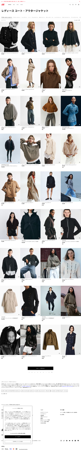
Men (14, 4)
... (46, 372)
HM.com (3, 404)
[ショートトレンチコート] (50, 186)
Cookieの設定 (43, 423)
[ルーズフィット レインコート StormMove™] (10, 301)
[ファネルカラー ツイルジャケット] (30, 111)
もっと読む (62, 414)
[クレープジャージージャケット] (30, 301)
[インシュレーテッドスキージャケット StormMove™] (30, 224)
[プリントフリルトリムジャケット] (30, 73)
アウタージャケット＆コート (14, 404)
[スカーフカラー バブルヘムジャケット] (10, 111)
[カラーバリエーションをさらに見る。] (2, 92)
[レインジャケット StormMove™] (50, 301)
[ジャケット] (50, 73)
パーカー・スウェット (26, 386)
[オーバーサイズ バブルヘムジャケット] (10, 224)
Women (9, 4)
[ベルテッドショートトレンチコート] (10, 73)
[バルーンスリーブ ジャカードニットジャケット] (30, 149)
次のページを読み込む (40, 368)
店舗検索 (42, 415)
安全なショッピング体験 (45, 420)
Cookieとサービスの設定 (18, 441)
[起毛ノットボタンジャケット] (30, 263)
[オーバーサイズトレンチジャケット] (50, 149)
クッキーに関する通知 (44, 421)
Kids (18, 4)
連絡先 (41, 418)
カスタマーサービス (44, 412)
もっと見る (3, 393)
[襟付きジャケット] (50, 111)
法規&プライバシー (44, 416)
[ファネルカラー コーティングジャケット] (10, 340)
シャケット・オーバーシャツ (67, 386)
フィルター (76, 20)
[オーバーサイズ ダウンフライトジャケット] (10, 149)
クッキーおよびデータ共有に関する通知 (17, 433)
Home (21, 4)
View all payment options (23, 449)
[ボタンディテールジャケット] (30, 37)
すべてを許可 (17, 436)
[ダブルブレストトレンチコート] (30, 186)
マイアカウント (43, 413)
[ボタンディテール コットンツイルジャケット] (10, 37)
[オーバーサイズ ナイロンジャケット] (50, 37)
